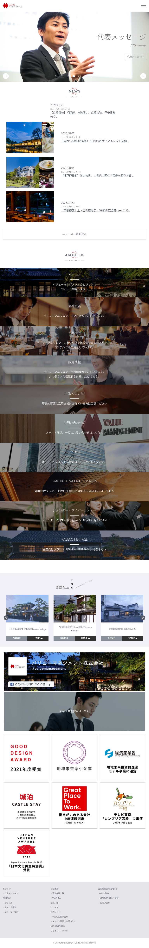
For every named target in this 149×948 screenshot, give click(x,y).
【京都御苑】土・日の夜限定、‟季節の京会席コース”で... (95, 210)
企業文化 (54, 903)
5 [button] (80, 77)
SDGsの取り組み (58, 926)
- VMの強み (56, 898)
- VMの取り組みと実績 (109, 898)
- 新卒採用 (8, 903)
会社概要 (54, 889)
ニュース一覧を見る (74, 234)
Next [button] (143, 76)
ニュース (54, 908)
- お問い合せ (104, 903)
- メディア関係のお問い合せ (63, 922)
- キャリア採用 (10, 908)
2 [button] (63, 77)
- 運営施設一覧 (57, 894)
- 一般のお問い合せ (59, 917)
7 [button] (92, 77)
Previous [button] (6, 76)
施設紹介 (17, 638)
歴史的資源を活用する (108, 889)
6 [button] (86, 77)
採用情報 (7, 898)
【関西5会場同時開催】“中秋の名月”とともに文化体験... (95, 141)
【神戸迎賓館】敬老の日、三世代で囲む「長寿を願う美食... (97, 175)
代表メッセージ (135, 57)
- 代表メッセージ (11, 894)
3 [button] (69, 77)
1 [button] (57, 77)
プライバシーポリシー (60, 931)
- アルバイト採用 (11, 912)
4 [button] (74, 77)
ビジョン (7, 889)
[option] (74, 47)
